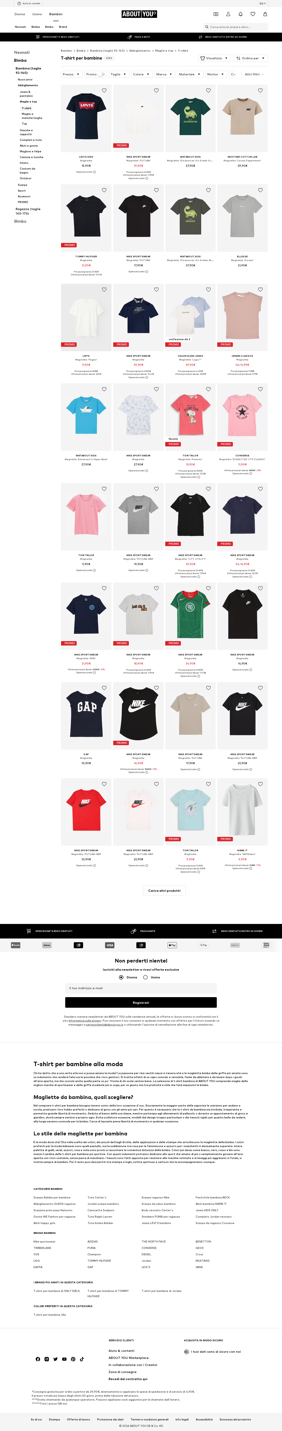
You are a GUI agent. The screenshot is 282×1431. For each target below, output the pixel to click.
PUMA (91, 1248)
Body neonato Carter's (157, 1210)
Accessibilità (204, 1419)
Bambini (55, 14)
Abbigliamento (139, 50)
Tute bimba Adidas (100, 1223)
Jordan (146, 1260)
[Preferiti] (253, 14)
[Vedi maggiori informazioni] (86, 172)
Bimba (81, 50)
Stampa (54, 1419)
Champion (94, 1254)
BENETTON (203, 1241)
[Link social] (38, 1359)
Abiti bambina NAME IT (211, 1203)
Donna (20, 14)
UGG (36, 1260)
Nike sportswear (44, 1241)
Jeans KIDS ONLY (207, 1210)
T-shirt (183, 50)
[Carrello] (265, 14)
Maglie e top (164, 50)
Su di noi (36, 1419)
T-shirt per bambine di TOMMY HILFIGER (108, 1293)
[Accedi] (228, 14)
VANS (199, 1267)
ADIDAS (92, 1241)
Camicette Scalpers (100, 1210)
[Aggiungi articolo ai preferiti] (104, 90)
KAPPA (38, 1267)
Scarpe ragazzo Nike (155, 1197)
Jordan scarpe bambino (103, 1203)
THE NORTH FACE (154, 1241)
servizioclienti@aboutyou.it (104, 1024)
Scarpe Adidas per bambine (51, 1197)
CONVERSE (149, 1248)
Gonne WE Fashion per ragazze (54, 1216)
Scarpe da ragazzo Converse (215, 1223)
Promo (91, 74)
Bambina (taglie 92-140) (107, 50)
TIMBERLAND (42, 1248)
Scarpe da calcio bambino (159, 1203)
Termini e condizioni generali (150, 1419)
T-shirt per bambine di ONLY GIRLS (56, 1291)
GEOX (200, 1248)
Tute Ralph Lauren (99, 1216)
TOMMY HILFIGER (99, 1260)
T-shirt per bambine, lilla (49, 1314)
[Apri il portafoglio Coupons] (216, 14)
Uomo (37, 14)
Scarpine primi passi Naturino (52, 1210)
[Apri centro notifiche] (240, 14)
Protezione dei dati (110, 1419)
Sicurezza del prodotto (235, 1419)
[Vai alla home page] (57, 1342)
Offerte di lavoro (78, 1419)
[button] (214, 58)
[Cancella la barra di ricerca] (264, 27)
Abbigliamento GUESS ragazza (54, 1203)
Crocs (199, 1254)
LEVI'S (146, 1267)
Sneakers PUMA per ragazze (161, 1216)
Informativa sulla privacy (85, 1020)
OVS (36, 1254)
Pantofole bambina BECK (213, 1197)
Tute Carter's (96, 1197)
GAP (90, 1267)
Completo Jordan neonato (214, 1216)
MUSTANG (203, 1260)
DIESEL (146, 1254)
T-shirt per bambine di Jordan (162, 1291)
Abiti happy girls (44, 1223)
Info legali (182, 1419)
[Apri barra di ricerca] (205, 27)
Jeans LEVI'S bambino (156, 1223)
